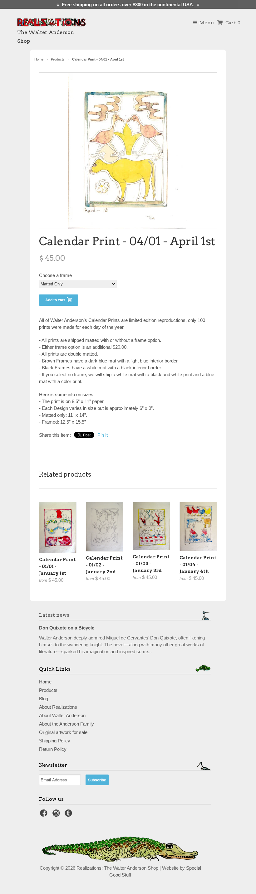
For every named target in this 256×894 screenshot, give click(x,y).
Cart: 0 (232, 22)
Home (45, 681)
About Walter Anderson (62, 715)
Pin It (102, 435)
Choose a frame (55, 275)
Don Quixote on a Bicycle (66, 627)
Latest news (54, 615)
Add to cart (56, 300)
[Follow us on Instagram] (57, 814)
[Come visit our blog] (69, 814)
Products (48, 690)
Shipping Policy (54, 740)
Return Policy (52, 749)
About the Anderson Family (66, 723)
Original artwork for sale (63, 732)
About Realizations (58, 707)
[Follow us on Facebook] (44, 814)
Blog (43, 698)
